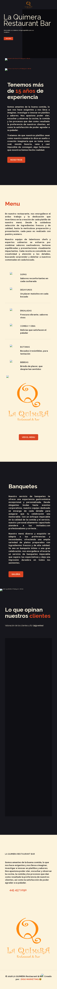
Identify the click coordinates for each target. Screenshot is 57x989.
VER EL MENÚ (8, 38)
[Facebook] (26, 984)
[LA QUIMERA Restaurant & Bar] (28, 4)
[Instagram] (30, 984)
